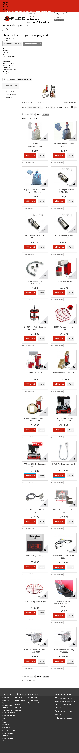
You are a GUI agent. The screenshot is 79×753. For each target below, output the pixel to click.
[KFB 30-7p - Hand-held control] (35, 497)
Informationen (11, 86)
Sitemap (18, 710)
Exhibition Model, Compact (63, 373)
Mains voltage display (34, 556)
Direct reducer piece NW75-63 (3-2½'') (63, 236)
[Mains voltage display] (35, 543)
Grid (72, 108)
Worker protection (7, 65)
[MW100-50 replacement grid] (35, 588)
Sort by (24, 107)
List (75, 108)
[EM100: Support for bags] (64, 268)
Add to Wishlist (29, 162)
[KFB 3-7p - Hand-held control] (64, 451)
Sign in (4, 1)
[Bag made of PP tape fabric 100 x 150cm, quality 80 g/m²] (35, 177)
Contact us (5, 9)
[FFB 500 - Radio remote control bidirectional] (64, 405)
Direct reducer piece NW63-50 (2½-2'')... (63, 191)
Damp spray (6, 61)
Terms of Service (11, 94)
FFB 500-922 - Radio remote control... (35, 465)
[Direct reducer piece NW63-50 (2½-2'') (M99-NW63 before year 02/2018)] (64, 177)
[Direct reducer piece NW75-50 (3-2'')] (35, 222)
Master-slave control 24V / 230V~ (63, 557)
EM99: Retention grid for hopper (63, 328)
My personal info (34, 703)
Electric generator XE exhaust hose (34, 282)
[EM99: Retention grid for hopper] (64, 314)
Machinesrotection (8, 713)
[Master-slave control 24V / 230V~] (64, 543)
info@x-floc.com (67, 718)
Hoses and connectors (9, 60)
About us (9, 97)
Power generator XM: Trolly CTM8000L (63, 651)
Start (3, 48)
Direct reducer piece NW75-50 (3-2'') (34, 236)
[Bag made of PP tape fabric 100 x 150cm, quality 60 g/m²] (64, 131)
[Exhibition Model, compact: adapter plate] (35, 405)
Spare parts (5, 71)
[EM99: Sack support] (35, 360)
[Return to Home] (5, 79)
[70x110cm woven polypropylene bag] (35, 131)
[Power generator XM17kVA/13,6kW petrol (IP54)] (64, 588)
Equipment (5, 54)
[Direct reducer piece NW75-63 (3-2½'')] (64, 222)
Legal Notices (10, 91)
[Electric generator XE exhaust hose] (35, 268)
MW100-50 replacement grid (35, 602)
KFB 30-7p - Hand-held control (35, 511)
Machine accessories (8, 56)
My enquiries (32, 697)
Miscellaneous (6, 67)
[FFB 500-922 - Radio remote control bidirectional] (35, 451)
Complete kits (7, 710)
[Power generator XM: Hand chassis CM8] (35, 637)
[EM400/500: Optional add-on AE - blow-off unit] (35, 314)
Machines (5, 52)
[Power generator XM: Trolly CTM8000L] (64, 637)
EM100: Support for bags (63, 281)
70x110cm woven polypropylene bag (35, 145)
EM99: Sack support (34, 373)
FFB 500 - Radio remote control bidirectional (63, 419)
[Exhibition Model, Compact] (64, 360)
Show (47, 107)
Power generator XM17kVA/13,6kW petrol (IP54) (63, 604)
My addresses (33, 700)
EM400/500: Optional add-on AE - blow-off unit (35, 328)
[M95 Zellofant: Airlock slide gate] (64, 497)
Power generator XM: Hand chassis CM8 (34, 651)
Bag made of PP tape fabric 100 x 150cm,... (63, 145)
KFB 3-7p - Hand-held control (63, 464)
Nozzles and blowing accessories (12, 58)
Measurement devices (9, 69)
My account (33, 694)
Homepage (5, 50)
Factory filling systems (9, 73)
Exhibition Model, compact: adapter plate (34, 419)
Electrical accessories (9, 63)
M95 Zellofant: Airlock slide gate (63, 511)
